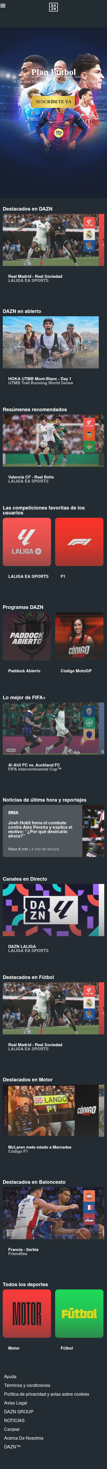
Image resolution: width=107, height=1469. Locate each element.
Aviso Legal (15, 1403)
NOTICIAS (14, 1420)
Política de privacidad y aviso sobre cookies (46, 1394)
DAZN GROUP (18, 1411)
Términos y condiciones (27, 1385)
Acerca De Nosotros (23, 1438)
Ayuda (10, 1376)
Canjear (12, 1429)
